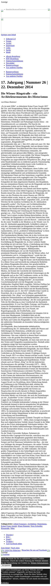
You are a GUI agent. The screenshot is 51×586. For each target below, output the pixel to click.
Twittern (9, 541)
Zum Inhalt (5, 548)
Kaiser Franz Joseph (9, 526)
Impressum (10, 45)
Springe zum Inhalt (8, 35)
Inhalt (8, 52)
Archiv (8, 43)
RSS (8, 537)
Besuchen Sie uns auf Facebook (16, 9)
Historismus (42, 524)
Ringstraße (5, 528)
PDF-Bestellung (12, 59)
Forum (8, 41)
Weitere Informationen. (40, 563)
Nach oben (15, 548)
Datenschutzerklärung (14, 61)
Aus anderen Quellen (14, 67)
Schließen (5, 583)
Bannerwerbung (12, 65)
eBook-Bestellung (13, 56)
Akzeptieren (6, 565)
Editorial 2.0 (11, 39)
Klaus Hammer (24, 526)
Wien (12, 528)
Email (8, 539)
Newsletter (10, 63)
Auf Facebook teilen (14, 544)
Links (8, 48)
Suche (8, 50)
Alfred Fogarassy (20, 524)
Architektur (31, 524)
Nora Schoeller (36, 526)
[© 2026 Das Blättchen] (10, 550)
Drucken (9, 535)
